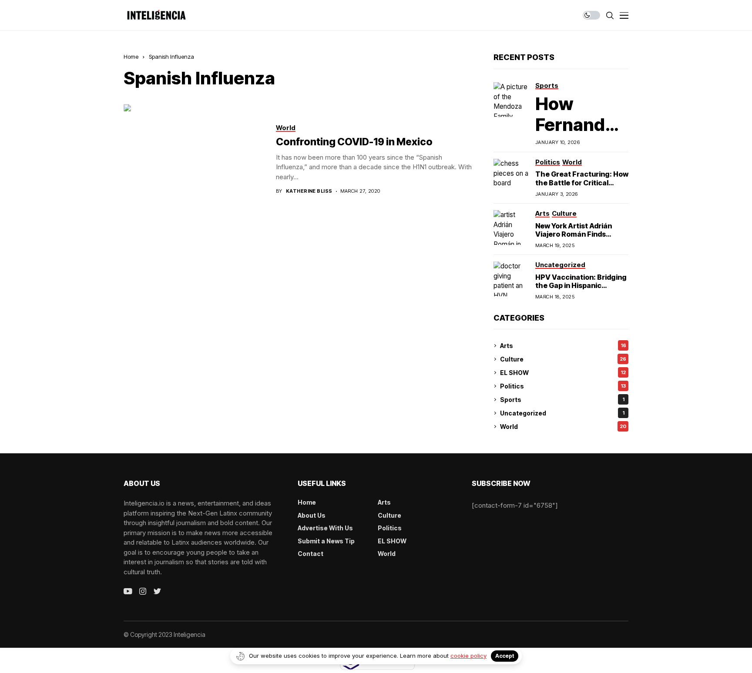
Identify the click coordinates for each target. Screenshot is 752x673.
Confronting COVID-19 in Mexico (354, 142)
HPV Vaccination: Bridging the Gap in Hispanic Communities (581, 285)
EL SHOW (563, 372)
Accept (504, 656)
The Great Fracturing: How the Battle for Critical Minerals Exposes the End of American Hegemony (581, 187)
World (563, 426)
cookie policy (468, 655)
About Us (312, 515)
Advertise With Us (325, 528)
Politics (563, 386)
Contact (310, 553)
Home (131, 56)
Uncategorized (562, 413)
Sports (562, 399)
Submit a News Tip (326, 541)
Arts (563, 345)
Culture (563, 359)
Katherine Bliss (309, 191)
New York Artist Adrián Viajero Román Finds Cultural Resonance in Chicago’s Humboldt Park (579, 238)
